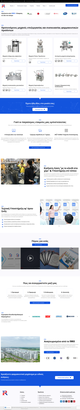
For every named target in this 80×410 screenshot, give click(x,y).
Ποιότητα (38, 5)
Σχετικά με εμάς (52, 5)
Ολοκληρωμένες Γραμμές (22, 5)
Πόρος (44, 5)
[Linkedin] (61, 401)
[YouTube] (69, 401)
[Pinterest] (74, 401)
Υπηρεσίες (32, 5)
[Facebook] (64, 401)
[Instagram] (66, 401)
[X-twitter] (72, 401)
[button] (2, 171)
